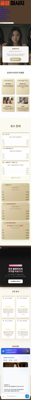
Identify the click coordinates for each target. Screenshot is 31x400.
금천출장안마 (3, 19)
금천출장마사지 (4, 9)
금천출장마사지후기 (5, 11)
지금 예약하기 (15, 59)
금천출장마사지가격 (5, 13)
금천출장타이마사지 (5, 17)
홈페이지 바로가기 (16, 281)
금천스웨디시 (3, 15)
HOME (1, 7)
